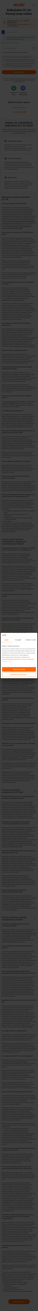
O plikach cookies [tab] (30, 640)
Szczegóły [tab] (18, 640)
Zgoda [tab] (6, 640)
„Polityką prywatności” (13, 659)
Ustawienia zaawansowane (18, 674)
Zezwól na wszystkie (19, 669)
